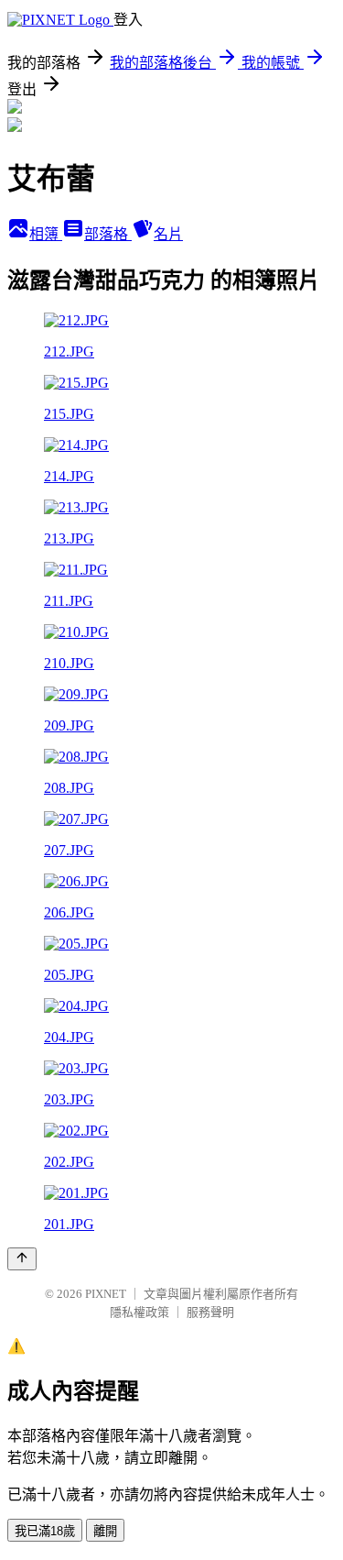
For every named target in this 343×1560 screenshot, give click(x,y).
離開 (105, 1531)
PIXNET (105, 1294)
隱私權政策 (139, 1312)
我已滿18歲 (45, 1531)
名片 (168, 234)
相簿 (45, 234)
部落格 (108, 234)
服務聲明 (210, 1312)
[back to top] (22, 1258)
